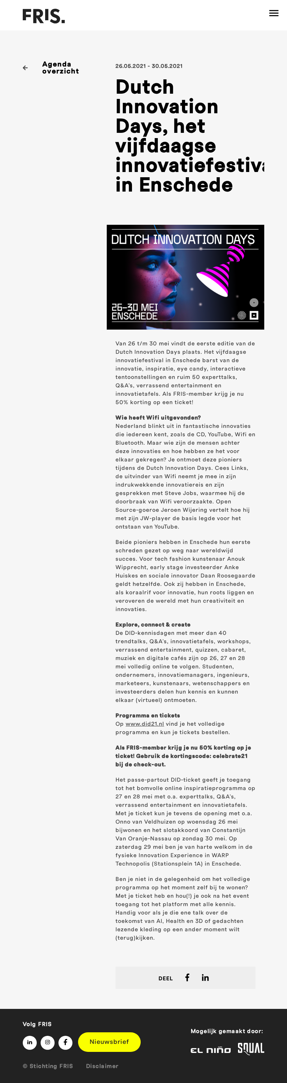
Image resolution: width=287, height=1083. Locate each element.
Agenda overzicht (60, 68)
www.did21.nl (145, 724)
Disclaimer (102, 1066)
